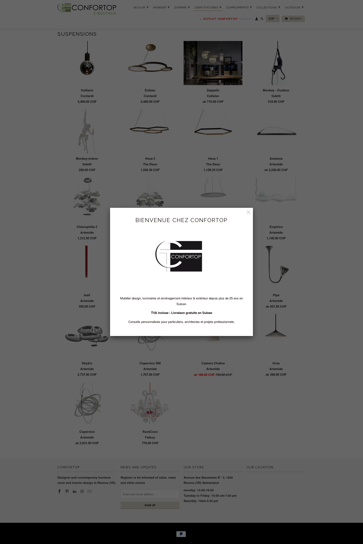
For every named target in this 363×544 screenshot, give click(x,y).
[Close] (248, 212)
